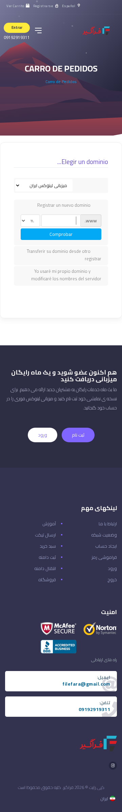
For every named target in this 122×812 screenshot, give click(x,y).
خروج (112, 579)
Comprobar (61, 234)
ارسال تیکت (45, 535)
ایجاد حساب (106, 546)
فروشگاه (47, 579)
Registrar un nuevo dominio (63, 205)
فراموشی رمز (104, 557)
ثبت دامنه (47, 557)
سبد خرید (48, 546)
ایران (104, 798)
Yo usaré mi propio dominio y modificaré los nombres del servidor (66, 275)
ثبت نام (78, 435)
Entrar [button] (17, 27)
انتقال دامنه (45, 568)
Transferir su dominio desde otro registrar (64, 255)
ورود (42, 435)
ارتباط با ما (108, 524)
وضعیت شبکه (104, 535)
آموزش (49, 524)
